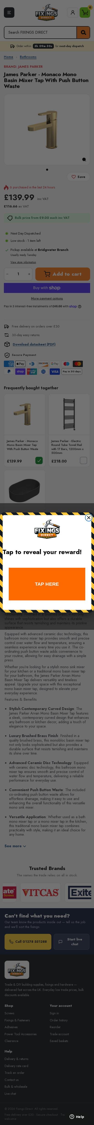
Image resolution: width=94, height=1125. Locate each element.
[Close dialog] (88, 517)
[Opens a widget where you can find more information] (76, 1117)
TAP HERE (47, 584)
